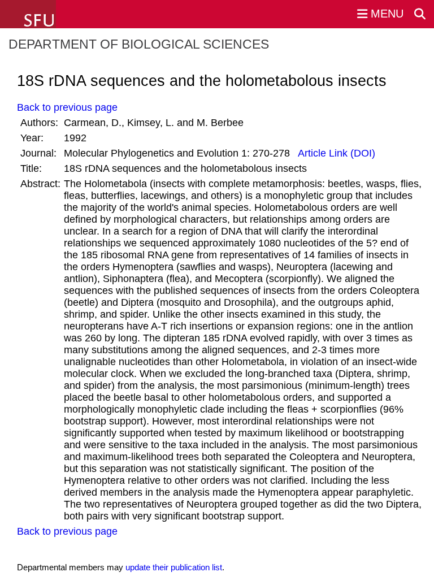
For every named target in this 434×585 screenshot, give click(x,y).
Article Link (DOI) (335, 153)
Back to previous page (67, 107)
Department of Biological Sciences (138, 44)
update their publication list (173, 567)
